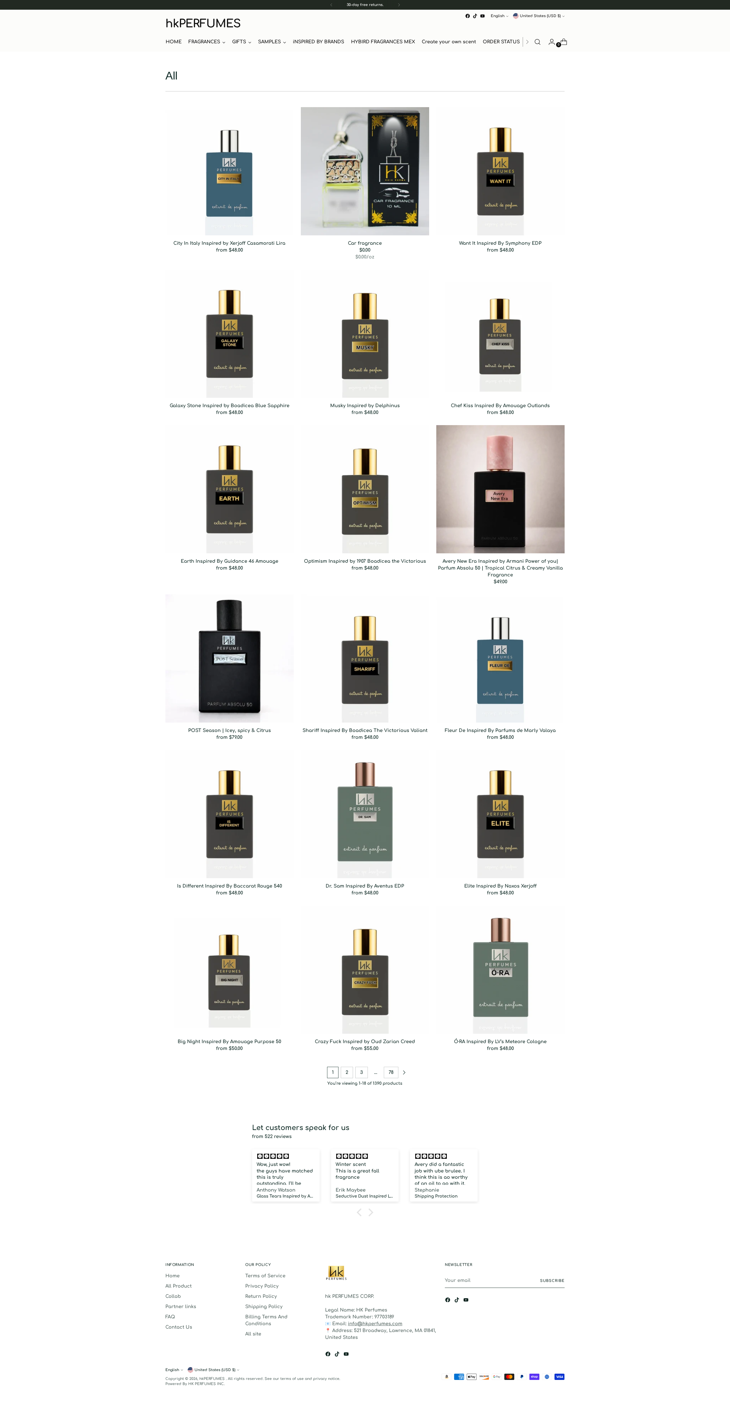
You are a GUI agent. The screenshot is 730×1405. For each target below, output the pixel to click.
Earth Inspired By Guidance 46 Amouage (229, 561)
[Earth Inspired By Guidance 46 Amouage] (229, 489)
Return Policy (261, 1296)
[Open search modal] (537, 42)
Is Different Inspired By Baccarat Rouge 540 (229, 886)
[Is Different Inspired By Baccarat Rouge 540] (229, 814)
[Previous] (331, 5)
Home (172, 1275)
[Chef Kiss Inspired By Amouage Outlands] (500, 334)
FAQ (170, 1317)
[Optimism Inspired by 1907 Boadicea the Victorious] (365, 489)
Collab (173, 1296)
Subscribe (552, 1281)
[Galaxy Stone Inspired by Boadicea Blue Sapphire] (229, 334)
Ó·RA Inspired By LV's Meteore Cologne (500, 1041)
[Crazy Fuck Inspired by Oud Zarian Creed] (365, 970)
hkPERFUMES (212, 1379)
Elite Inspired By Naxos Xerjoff (500, 886)
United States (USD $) (540, 16)
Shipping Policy (264, 1306)
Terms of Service (265, 1275)
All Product (178, 1286)
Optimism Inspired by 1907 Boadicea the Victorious (365, 561)
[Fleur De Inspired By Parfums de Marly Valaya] (500, 658)
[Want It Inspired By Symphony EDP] (500, 171)
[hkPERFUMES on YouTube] (482, 16)
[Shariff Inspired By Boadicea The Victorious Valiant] (365, 658)
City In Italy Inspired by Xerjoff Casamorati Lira (229, 243)
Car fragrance (365, 243)
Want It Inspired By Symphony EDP (500, 243)
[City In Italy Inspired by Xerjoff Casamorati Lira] (229, 171)
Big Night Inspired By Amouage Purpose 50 (229, 1041)
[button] (361, 1212)
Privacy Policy (262, 1286)
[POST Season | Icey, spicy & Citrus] (229, 658)
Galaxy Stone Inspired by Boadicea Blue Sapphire (229, 405)
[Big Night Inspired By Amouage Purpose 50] (229, 970)
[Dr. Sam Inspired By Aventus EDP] (365, 814)
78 (391, 1072)
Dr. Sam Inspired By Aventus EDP (365, 886)
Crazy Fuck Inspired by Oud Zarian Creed (365, 1041)
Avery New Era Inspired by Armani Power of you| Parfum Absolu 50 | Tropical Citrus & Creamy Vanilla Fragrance (500, 568)
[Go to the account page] (549, 42)
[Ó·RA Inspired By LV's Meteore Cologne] (500, 970)
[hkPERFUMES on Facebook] (467, 16)
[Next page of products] (404, 1072)
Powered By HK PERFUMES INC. (195, 1384)
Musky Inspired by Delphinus (365, 405)
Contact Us (178, 1327)
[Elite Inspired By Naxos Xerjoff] (500, 814)
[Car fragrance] (365, 171)
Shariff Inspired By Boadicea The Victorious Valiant (365, 730)
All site (253, 1334)
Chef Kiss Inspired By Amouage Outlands (500, 405)
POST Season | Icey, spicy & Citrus (229, 730)
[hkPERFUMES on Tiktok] (475, 16)
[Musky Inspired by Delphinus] (365, 334)
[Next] (399, 5)
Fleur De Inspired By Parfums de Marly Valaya (500, 730)
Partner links (180, 1306)
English (497, 16)
